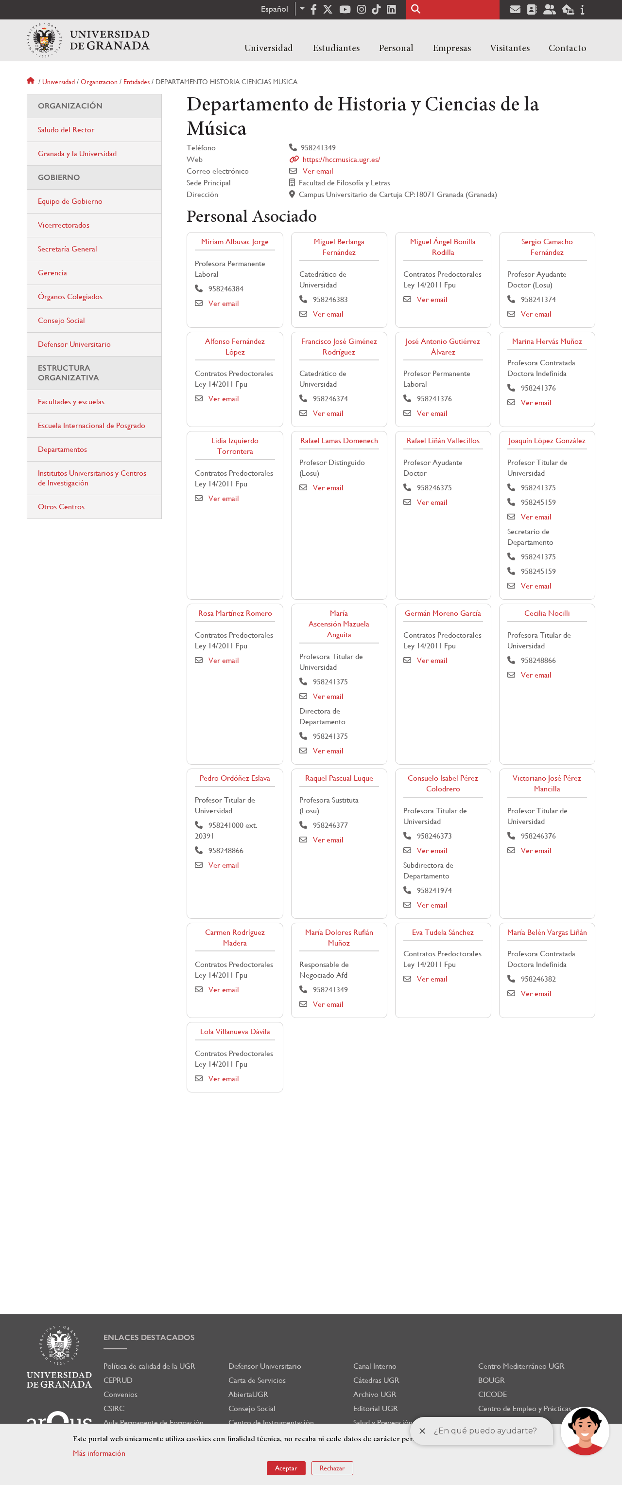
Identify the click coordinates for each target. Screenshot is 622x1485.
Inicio (31, 82)
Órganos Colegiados (70, 296)
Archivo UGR (375, 1394)
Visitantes (510, 49)
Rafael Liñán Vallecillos (443, 440)
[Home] (88, 40)
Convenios (121, 1394)
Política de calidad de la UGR (149, 1366)
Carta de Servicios (257, 1380)
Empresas (451, 49)
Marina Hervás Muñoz (547, 341)
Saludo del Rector (66, 129)
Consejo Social (61, 320)
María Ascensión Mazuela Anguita (339, 623)
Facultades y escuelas (71, 401)
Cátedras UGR (376, 1380)
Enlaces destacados (149, 1337)
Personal (396, 49)
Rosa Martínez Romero (235, 613)
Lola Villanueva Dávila (235, 1031)
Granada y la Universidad (77, 153)
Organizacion (99, 82)
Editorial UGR (375, 1408)
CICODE (492, 1394)
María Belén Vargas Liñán (547, 932)
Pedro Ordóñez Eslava (235, 778)
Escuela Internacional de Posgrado (91, 425)
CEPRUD (118, 1380)
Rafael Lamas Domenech (339, 440)
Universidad (268, 49)
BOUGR (491, 1380)
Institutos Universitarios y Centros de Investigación (92, 477)
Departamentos (62, 449)
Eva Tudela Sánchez (443, 932)
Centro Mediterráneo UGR (521, 1366)
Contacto (568, 49)
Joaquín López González (547, 440)
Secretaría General (67, 248)
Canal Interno (375, 1366)
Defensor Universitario (74, 344)
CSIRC (114, 1408)
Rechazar (332, 1468)
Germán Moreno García (443, 613)
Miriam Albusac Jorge (235, 241)
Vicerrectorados (63, 225)
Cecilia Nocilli (547, 613)
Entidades (136, 82)
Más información (99, 1453)
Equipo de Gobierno (70, 201)
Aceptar (286, 1468)
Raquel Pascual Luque (339, 778)
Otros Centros (61, 506)
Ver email (318, 171)
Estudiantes (336, 49)
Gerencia (52, 272)
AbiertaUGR (248, 1394)
